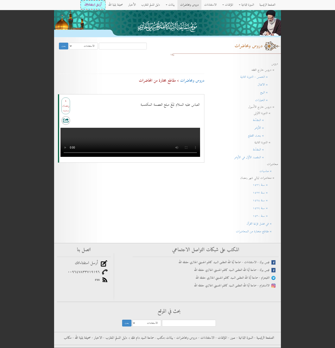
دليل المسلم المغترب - (114, 337)
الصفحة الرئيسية (267, 5)
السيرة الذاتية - (244, 337)
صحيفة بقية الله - (81, 337)
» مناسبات (267, 171)
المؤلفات (228, 5)
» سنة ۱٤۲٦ (264, 185)
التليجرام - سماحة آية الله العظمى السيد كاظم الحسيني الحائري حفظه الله (233, 278)
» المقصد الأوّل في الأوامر (254, 157)
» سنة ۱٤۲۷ (264, 193)
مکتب (160, 337)
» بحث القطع (261, 136)
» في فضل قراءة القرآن (261, 224)
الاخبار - (96, 337)
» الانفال (266, 85)
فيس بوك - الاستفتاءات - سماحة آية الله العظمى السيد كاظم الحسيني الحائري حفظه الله (225, 262)
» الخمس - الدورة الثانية (257, 77)
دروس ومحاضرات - (185, 337)
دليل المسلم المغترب (150, 5)
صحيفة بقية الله (115, 5)
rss (98, 280)
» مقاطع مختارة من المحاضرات (255, 231)
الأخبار (132, 5)
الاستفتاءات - (205, 337)
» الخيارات (265, 100)
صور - (231, 337)
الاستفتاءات (210, 5)
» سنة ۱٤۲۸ (264, 200)
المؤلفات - (220, 337)
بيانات (171, 5)
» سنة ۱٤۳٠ (264, 216)
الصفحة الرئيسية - (263, 337)
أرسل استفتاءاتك (93, 5)
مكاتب (68, 337)
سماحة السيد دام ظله (142, 337)
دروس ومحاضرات (189, 5)
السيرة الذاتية (247, 5)
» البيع (267, 92)
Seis (65, 121)
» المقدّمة (264, 120)
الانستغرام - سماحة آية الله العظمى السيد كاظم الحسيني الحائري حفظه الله (232, 285)
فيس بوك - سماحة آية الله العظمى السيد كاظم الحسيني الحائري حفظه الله (232, 270)
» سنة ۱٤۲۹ (264, 208)
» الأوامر (265, 128)
